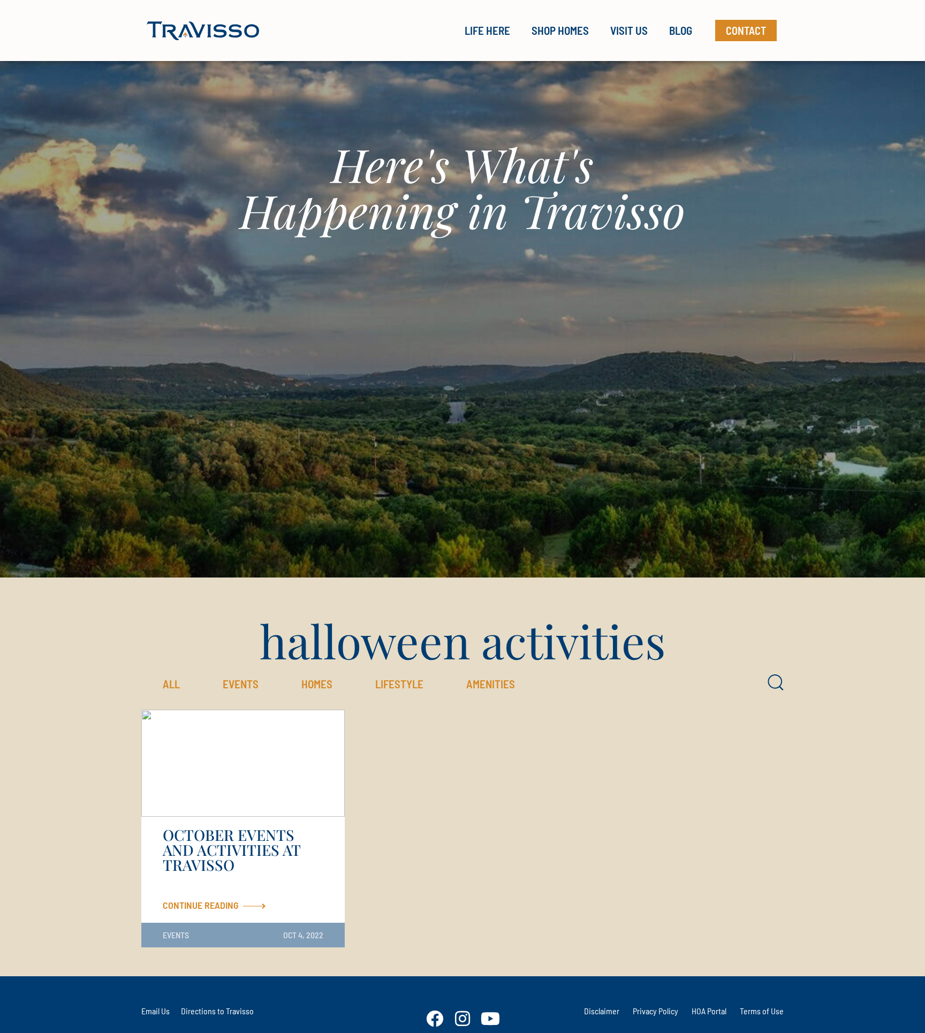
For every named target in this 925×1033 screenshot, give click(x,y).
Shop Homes (560, 30)
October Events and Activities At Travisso (231, 850)
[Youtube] (490, 1018)
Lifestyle (399, 683)
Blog (680, 30)
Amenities (490, 683)
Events (241, 683)
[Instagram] (462, 1018)
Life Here (487, 30)
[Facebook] (434, 1018)
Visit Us (629, 30)
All (171, 683)
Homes (316, 683)
